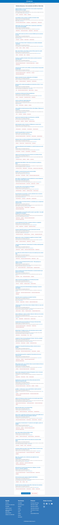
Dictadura (36, 90)
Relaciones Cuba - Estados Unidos (38, 168)
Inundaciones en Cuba (27, 97)
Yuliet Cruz (17, 283)
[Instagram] (44, 507)
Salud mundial (26, 39)
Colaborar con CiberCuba (9, 514)
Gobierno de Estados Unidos (33, 301)
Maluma (17, 81)
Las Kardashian (33, 151)
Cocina (19, 508)
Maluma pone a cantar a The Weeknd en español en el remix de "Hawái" (28, 237)
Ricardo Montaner (18, 198)
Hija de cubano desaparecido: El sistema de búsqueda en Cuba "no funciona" (29, 372)
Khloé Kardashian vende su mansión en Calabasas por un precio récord (28, 124)
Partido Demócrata (18, 395)
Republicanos (37, 249)
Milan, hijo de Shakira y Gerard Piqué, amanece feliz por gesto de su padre (28, 50)
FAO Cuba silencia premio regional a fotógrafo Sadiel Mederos (26, 477)
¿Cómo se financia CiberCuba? (8, 510)
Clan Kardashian (28, 151)
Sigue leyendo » (22, 20)
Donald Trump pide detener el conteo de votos (23, 132)
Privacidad (7, 506)
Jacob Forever (21, 14)
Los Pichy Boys (23, 175)
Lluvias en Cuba (22, 143)
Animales (30, 105)
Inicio (25, 3)
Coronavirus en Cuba (28, 143)
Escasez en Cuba (33, 318)
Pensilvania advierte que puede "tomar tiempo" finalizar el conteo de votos (29, 448)
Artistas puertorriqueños (24, 30)
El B (16, 90)
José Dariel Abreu (30, 411)
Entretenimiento (34, 198)
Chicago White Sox (36, 411)
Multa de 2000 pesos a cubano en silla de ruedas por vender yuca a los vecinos (29, 313)
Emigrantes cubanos (36, 267)
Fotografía (17, 481)
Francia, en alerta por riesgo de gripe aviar (23, 100)
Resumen (17, 143)
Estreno (20, 47)
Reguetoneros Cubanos (32, 226)
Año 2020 (27, 3)
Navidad (25, 14)
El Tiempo (32, 234)
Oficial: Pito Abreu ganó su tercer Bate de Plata (23, 407)
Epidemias (21, 39)
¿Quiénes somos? (8, 508)
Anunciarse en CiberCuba (9, 504)
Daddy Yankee (18, 30)
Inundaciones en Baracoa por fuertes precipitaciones (24, 93)
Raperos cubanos (31, 90)
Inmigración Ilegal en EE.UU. (36, 310)
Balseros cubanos (18, 310)
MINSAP (28, 159)
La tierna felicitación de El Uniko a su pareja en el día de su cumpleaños (28, 222)
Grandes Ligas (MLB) (31, 436)
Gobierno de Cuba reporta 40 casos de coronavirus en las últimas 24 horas (28, 154)
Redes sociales (36, 30)
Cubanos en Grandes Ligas (23, 411)
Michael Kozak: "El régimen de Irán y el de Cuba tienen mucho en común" (28, 330)
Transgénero (28, 22)
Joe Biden (33, 72)
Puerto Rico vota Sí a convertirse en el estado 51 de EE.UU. (25, 297)
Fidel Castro (39, 419)
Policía (27, 376)
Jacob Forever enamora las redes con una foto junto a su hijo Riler (27, 117)
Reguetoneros (31, 30)
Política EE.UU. (40, 22)
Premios (24, 481)
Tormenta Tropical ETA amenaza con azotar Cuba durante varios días (27, 229)
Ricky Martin (17, 276)
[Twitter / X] (49, 504)
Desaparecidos (18, 376)
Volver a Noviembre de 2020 (26, 493)
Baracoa (17, 97)
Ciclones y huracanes (27, 234)
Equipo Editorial (8, 512)
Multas (17, 318)
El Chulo (17, 47)
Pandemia (21, 445)
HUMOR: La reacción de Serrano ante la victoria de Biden (25, 171)
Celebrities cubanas (31, 121)
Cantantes (33, 241)
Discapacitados (21, 318)
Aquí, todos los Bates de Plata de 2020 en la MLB (24, 432)
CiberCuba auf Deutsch (35, 508)
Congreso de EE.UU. (34, 22)
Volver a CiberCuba (34, 493)
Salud (25, 445)
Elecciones (27, 301)
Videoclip (27, 47)
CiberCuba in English (34, 504)
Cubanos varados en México (19, 207)
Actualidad (20, 502)
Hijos (21, 276)
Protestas (37, 385)
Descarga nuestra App (35, 502)
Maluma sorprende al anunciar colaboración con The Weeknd (26, 77)
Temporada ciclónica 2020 (19, 234)
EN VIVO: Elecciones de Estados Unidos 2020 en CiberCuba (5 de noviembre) (28, 484)
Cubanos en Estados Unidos (22, 267)
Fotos (20, 481)
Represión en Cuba (27, 318)
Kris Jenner (22, 151)
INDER (17, 404)
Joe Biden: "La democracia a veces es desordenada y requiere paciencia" (28, 388)
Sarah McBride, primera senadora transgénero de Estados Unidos (27, 17)
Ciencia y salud (30, 168)
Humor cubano (18, 175)
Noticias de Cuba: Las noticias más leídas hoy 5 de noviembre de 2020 (27, 139)
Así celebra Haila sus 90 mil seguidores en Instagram (24, 186)
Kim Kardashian (18, 151)
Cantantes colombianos (22, 81)
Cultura (19, 513)
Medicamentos (25, 168)
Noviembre (31, 3)
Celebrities (29, 14)
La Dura (17, 14)
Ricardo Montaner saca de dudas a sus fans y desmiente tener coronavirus (28, 193)
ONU (26, 481)
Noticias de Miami (39, 136)
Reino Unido (29, 114)
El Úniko (17, 226)
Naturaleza (20, 516)
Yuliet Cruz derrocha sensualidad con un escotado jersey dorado (26, 279)
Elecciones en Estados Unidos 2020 (20, 22)
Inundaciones (21, 97)
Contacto (7, 502)
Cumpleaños (26, 226)
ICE (16, 267)
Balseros (23, 310)
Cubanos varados (27, 207)
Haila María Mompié (18, 190)
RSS (31, 511)
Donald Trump (18, 64)
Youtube (24, 47)
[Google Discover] (44, 503)
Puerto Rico (17, 301)
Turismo (19, 509)
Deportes (17, 411)
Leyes (37, 258)
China (16, 114)
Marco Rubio (28, 183)
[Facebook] (47, 504)
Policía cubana (23, 376)
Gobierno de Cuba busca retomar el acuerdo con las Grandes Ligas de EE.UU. (29, 398)
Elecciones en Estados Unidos (20, 74)
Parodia (27, 175)
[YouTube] (52, 504)
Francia (17, 105)
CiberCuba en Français (35, 509)
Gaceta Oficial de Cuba (35, 513)
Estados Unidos (22, 301)
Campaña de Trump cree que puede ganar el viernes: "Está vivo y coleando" (29, 338)
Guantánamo (33, 97)
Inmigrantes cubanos (30, 267)
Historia (19, 515)
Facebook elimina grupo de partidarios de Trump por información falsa (28, 321)
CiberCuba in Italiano (34, 506)
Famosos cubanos (35, 190)
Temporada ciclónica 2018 (38, 234)
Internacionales (32, 39)
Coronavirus (17, 39)
